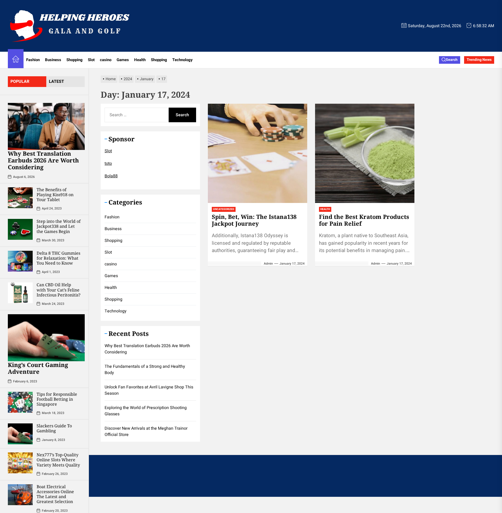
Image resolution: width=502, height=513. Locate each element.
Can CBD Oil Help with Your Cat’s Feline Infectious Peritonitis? (59, 290)
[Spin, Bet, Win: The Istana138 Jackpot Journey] (257, 153)
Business (53, 60)
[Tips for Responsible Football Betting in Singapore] (20, 402)
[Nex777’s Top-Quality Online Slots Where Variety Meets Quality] (20, 462)
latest (56, 81)
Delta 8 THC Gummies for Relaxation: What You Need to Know (58, 258)
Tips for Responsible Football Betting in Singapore (57, 399)
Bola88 (111, 176)
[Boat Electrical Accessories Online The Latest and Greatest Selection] (20, 494)
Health (140, 60)
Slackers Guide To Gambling (54, 428)
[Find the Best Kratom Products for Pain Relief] (364, 153)
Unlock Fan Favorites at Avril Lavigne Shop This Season (149, 390)
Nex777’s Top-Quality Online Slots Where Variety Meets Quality (58, 460)
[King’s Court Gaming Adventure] (46, 337)
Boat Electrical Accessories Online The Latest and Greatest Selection (55, 494)
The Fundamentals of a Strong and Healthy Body (145, 369)
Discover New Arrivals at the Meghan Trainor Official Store (146, 431)
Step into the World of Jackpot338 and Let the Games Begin (59, 226)
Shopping (74, 60)
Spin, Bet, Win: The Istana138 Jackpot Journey (254, 220)
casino (105, 60)
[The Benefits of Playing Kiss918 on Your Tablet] (20, 197)
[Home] (16, 60)
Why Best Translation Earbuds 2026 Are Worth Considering (43, 160)
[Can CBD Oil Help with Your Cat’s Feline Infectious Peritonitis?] (20, 292)
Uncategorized (223, 209)
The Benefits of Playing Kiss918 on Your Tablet (55, 194)
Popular (19, 81)
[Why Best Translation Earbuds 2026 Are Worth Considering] (46, 126)
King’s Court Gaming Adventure (38, 368)
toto (108, 163)
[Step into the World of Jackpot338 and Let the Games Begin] (20, 229)
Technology (182, 60)
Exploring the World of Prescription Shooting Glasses (146, 411)
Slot (91, 60)
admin (268, 263)
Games (123, 60)
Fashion (33, 60)
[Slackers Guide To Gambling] (20, 433)
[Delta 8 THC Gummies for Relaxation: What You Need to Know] (20, 261)
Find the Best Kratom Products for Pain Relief (364, 220)
